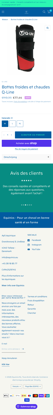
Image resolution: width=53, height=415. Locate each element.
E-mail (4, 343)
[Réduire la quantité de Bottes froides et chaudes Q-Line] (4, 135)
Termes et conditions (37, 296)
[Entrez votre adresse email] (23, 349)
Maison (5, 19)
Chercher (32, 313)
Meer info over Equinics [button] (13, 285)
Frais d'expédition (20, 101)
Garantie (32, 308)
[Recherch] (44, 12)
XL (20, 123)
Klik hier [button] (6, 364)
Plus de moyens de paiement (26, 149)
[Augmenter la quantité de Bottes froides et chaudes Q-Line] (11, 135)
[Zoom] (47, 28)
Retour (31, 304)
